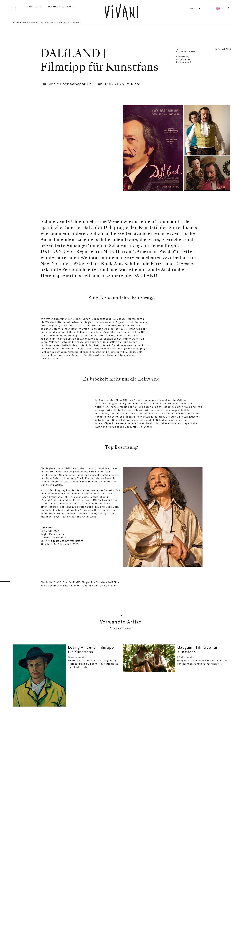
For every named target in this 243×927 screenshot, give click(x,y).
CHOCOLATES (34, 6)
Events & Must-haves (32, 22)
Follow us (191, 8)
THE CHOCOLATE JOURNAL (60, 6)
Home (16, 22)
